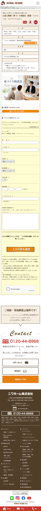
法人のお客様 (25, 446)
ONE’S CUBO (7, 449)
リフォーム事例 (26, 443)
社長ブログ (6, 466)
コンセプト (6, 429)
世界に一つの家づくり (9, 432)
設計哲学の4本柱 (8, 452)
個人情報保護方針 (26, 487)
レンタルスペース (27, 475)
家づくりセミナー (26, 481)
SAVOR (5, 446)
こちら (19, 275)
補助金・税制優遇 (8, 475)
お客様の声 (25, 465)
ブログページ (6, 463)
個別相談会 (25, 484)
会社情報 (5, 481)
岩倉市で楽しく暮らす (9, 440)
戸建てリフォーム (27, 434)
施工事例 (24, 459)
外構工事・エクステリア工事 (30, 440)
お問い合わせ (17, 362)
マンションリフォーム (28, 437)
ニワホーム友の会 (20, 493)
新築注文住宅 (6, 443)
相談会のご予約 (20, 379)
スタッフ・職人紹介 (8, 484)
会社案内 (5, 478)
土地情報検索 (7, 460)
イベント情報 (25, 469)
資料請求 (17, 371)
